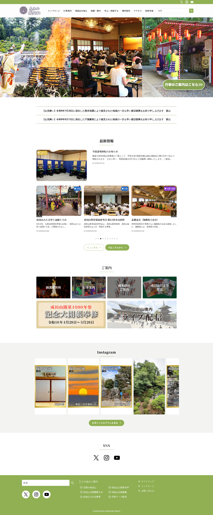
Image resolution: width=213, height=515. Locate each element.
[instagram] (186, 1)
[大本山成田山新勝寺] (30, 10)
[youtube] (191, 1)
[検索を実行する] (191, 11)
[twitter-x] (181, 1)
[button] (96, 238)
